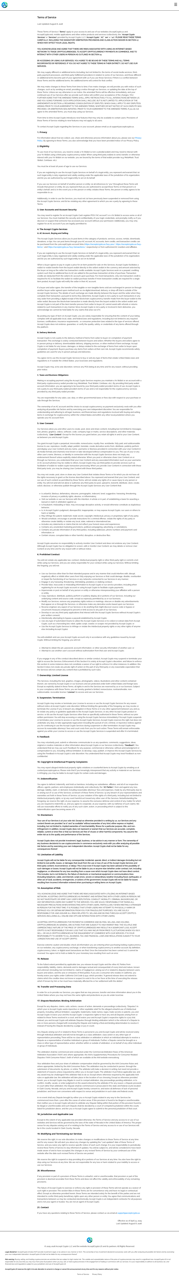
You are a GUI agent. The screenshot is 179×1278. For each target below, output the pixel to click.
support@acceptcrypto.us (128, 1213)
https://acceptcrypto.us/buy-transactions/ (67, 247)
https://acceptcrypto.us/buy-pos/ (100, 244)
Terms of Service (83, 1274)
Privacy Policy (97, 1274)
